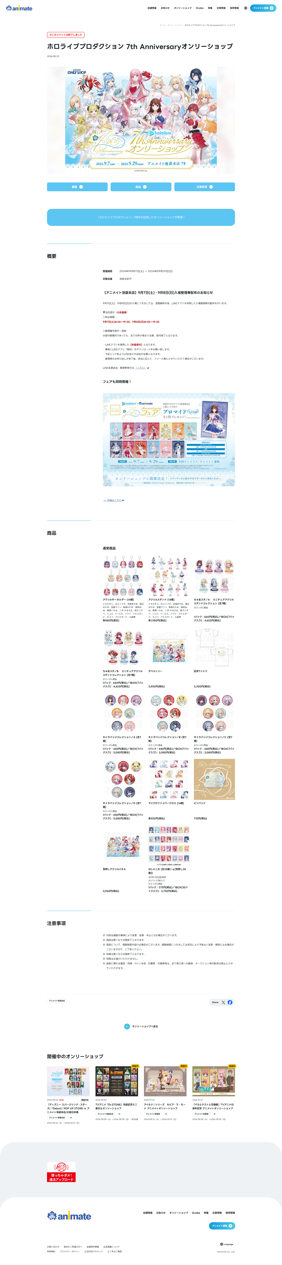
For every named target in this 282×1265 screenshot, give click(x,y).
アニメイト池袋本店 (57, 1000)
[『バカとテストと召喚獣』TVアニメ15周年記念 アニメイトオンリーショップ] (213, 1095)
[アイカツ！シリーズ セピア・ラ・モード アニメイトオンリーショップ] (165, 1095)
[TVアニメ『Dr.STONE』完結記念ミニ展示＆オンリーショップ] (116, 1095)
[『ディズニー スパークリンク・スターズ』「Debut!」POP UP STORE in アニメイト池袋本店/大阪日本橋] (68, 1095)
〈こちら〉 (140, 368)
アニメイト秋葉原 (153, 1114)
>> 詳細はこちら (112, 500)
